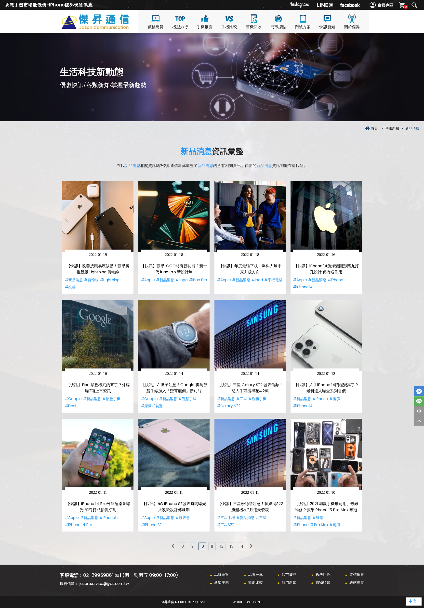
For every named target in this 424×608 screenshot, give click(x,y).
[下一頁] (251, 546)
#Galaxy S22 (228, 405)
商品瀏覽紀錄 (419, 411)
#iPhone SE (151, 524)
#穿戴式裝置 (152, 405)
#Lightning (109, 279)
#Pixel (70, 405)
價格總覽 (155, 27)
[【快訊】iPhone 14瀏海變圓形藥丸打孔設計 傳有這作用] (326, 216)
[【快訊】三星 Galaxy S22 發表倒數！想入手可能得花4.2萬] (250, 335)
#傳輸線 (91, 279)
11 (212, 546)
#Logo (181, 279)
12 (222, 546)
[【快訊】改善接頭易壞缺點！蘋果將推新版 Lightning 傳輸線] (97, 216)
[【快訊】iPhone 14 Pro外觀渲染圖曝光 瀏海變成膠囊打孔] (97, 454)
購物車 (406, 7)
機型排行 (180, 27)
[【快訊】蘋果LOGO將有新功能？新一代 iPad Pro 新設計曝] (174, 216)
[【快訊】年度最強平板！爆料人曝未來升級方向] (250, 216)
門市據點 (278, 27)
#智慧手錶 (187, 398)
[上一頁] (172, 546)
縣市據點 (289, 574)
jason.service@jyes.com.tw (104, 583)
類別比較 (255, 582)
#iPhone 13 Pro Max (310, 524)
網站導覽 (356, 582)
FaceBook (419, 391)
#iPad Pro (198, 279)
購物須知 (323, 582)
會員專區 (385, 5)
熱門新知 (289, 582)
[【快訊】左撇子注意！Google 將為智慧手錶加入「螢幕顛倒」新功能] (174, 335)
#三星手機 (226, 517)
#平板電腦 (273, 279)
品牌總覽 (221, 574)
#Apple (148, 279)
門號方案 (303, 27)
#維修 (317, 517)
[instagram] (300, 5)
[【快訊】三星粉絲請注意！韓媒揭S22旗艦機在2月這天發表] (250, 454)
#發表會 (182, 517)
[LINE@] (325, 5)
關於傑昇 (352, 27)
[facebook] (350, 5)
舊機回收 (254, 27)
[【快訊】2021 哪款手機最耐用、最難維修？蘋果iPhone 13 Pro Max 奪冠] (326, 454)
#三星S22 (225, 524)
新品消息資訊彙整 (104, 27)
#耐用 (334, 524)
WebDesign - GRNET (248, 602)
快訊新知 (327, 27)
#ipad (257, 279)
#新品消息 (74, 279)
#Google (73, 398)
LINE (419, 401)
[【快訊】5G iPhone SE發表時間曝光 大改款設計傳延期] (174, 454)
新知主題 (221, 582)
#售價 (334, 398)
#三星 (241, 398)
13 (231, 546)
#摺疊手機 (111, 398)
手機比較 (229, 27)
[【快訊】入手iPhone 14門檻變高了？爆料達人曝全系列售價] (326, 335)
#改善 (70, 287)
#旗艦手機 (257, 398)
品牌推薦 (255, 574)
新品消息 (196, 151)
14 (241, 546)
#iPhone (335, 279)
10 (202, 546)
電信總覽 (356, 574)
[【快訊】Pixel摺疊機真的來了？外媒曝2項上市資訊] (97, 335)
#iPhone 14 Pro (78, 524)
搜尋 (414, 5)
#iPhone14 (303, 287)
